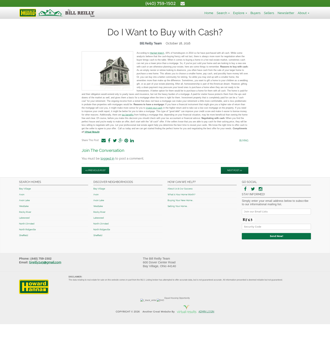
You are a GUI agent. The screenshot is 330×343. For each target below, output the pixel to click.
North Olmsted (26, 223)
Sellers (269, 13)
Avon (21, 194)
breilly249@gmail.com (45, 262)
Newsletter (286, 13)
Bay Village (25, 188)
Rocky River (25, 212)
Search (222, 13)
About (302, 13)
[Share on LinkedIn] (131, 140)
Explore (239, 13)
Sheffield (23, 235)
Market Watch (157, 53)
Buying (243, 140)
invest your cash (154, 108)
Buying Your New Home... (181, 200)
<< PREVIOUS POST (95, 170)
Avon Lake (24, 200)
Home (208, 13)
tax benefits (128, 114)
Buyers (255, 13)
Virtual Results (91, 132)
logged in (107, 158)
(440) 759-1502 (161, 3)
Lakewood (24, 218)
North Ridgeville (27, 229)
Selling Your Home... (178, 206)
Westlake (24, 206)
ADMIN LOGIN (206, 311)
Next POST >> (234, 170)
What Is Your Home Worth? (181, 194)
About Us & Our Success (180, 188)
